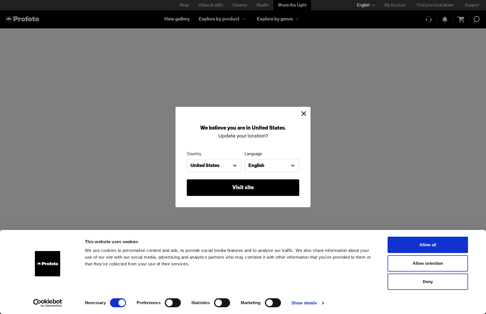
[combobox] (214, 165)
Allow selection (428, 263)
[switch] (173, 302)
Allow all (427, 244)
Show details (304, 303)
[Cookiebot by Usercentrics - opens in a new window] (47, 303)
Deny (428, 281)
